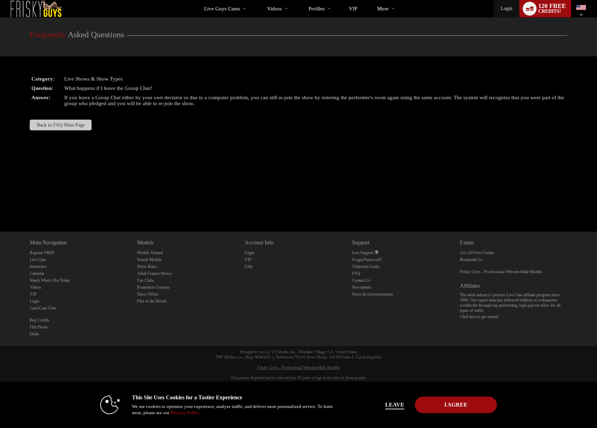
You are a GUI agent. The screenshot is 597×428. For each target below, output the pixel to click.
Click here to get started (479, 316)
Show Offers (148, 294)
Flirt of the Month (152, 301)
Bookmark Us (471, 259)
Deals (34, 334)
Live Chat (38, 259)
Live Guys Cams (222, 8)
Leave (394, 405)
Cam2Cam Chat (43, 308)
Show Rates (147, 266)
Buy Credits (39, 320)
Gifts (249, 266)
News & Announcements (372, 294)
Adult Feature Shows (154, 273)
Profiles (317, 8)
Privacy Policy (184, 412)
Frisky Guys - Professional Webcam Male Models (501, 271)
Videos (274, 8)
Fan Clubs (145, 280)
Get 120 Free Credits (477, 252)
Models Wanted (150, 252)
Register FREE (42, 252)
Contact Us (361, 280)
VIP (353, 8)
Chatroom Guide (365, 266)
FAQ (356, 273)
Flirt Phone (39, 327)
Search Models (149, 259)
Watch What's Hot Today (50, 280)
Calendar (37, 273)
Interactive (38, 266)
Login (506, 8)
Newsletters (361, 287)
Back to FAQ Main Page (61, 125)
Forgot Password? (367, 259)
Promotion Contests (153, 287)
